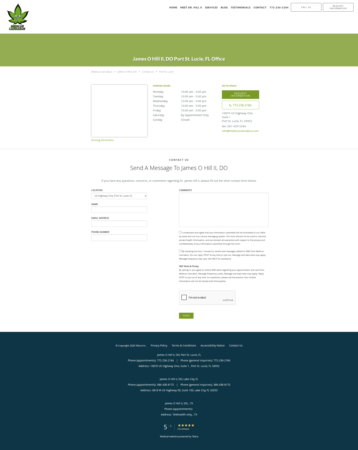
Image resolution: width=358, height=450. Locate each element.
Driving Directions (102, 140)
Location (97, 190)
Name (94, 204)
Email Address (100, 218)
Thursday (179, 105)
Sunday (171, 119)
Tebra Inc (141, 345)
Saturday (181, 115)
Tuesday (179, 96)
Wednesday (179, 101)
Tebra (195, 436)
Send (186, 315)
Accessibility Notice (213, 345)
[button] (338, 7)
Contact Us (148, 71)
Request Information (240, 94)
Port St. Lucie (166, 71)
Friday (179, 110)
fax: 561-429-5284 (234, 126)
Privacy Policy (159, 345)
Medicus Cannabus (101, 71)
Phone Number (100, 232)
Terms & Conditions (184, 345)
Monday (179, 91)
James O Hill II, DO (127, 71)
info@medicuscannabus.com (240, 131)
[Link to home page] (16, 17)
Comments (185, 190)
